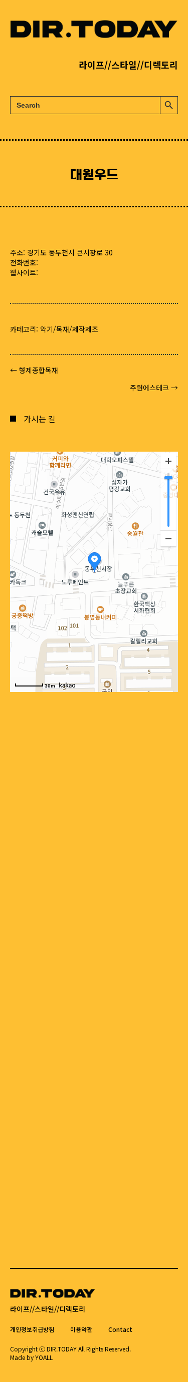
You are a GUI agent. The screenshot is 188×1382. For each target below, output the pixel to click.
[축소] (168, 538)
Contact (120, 1329)
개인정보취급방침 (32, 1329)
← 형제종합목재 (34, 370)
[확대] (168, 461)
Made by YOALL (31, 1357)
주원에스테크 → (154, 388)
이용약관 (81, 1329)
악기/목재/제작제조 (69, 329)
